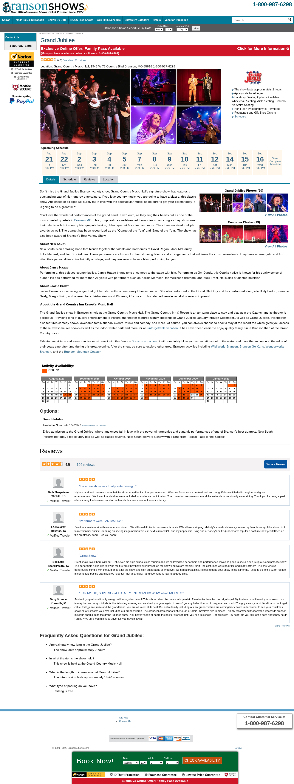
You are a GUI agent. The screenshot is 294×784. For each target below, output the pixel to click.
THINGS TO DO (46, 33)
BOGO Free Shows (81, 19)
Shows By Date (57, 19)
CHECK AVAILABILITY (202, 760)
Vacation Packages (176, 19)
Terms (238, 748)
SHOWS (60, 33)
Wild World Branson (224, 346)
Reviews (89, 179)
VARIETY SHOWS (74, 33)
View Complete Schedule (275, 161)
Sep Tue (154, 160)
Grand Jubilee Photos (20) (256, 203)
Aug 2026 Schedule (109, 19)
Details (51, 179)
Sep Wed (79, 160)
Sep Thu (94, 160)
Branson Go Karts (252, 346)
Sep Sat (124, 160)
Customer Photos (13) (258, 234)
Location (109, 179)
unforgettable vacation (162, 328)
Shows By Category (137, 19)
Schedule (240, 116)
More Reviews (282, 625)
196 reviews (86, 465)
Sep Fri (109, 160)
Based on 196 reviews (74, 60)
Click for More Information (261, 48)
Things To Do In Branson (29, 19)
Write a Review (275, 464)
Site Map (123, 717)
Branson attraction (144, 341)
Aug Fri (49, 160)
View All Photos (276, 215)
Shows (6, 19)
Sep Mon (139, 160)
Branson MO (82, 220)
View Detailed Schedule (94, 425)
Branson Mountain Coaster (82, 351)
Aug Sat (64, 160)
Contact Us (125, 721)
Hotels (157, 19)
